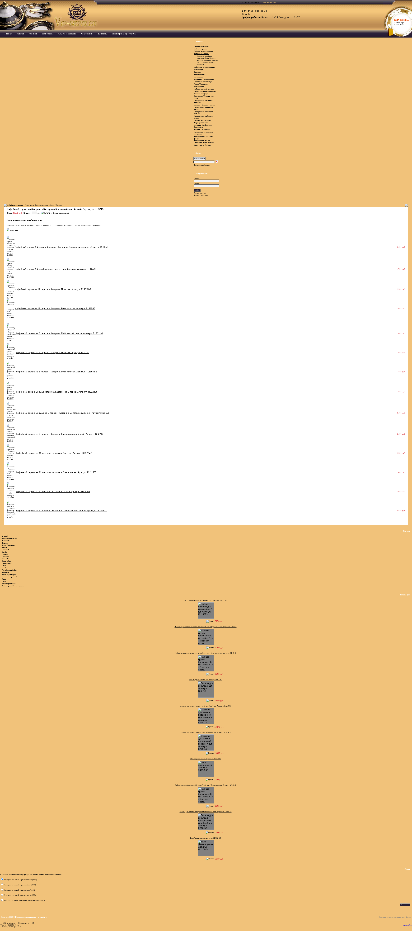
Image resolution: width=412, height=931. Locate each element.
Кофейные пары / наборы (204, 67)
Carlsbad (5, 550)
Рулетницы (198, 70)
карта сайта (407, 925)
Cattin (4, 552)
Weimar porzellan (8, 583)
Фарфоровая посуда (202, 140)
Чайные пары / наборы (203, 51)
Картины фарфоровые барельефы (203, 126)
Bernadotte (6, 541)
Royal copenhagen (9, 574)
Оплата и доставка (67, 34)
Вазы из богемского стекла (205, 91)
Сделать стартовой (269, 2)
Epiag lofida (6, 561)
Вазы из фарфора (201, 94)
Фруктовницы (199, 74)
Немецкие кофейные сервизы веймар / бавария (43, 205)
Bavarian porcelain (9, 538)
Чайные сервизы (201, 49)
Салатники (198, 77)
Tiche (4, 581)
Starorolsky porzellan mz (11, 577)
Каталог (20, 34)
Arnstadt (5, 536)
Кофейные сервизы (201, 54)
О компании (87, 34)
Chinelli (5, 554)
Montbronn (6, 568)
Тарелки (197, 72)
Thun (4, 579)
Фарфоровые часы (201, 123)
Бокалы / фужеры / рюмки (204, 105)
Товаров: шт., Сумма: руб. (400, 22)
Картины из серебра (202, 129)
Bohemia (5, 543)
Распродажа (47, 34)
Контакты (102, 34)
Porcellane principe (9, 570)
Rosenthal (5, 572)
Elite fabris (6, 559)
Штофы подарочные (202, 120)
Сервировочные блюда (203, 82)
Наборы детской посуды (204, 89)
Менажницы (199, 86)
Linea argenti (7, 563)
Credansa (5, 556)
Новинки (33, 34)
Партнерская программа (124, 34)
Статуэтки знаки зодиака (204, 142)
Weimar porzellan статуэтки (13, 586)
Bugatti (4, 547)
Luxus (4, 565)
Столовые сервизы (201, 46)
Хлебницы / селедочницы (204, 79)
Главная (8, 34)
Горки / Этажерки (201, 84)
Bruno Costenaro (8, 545)
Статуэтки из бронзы (202, 145)
